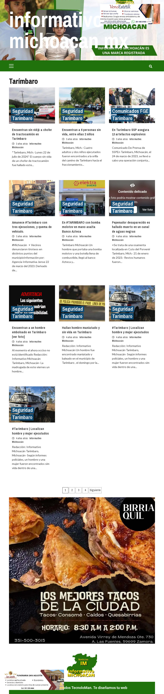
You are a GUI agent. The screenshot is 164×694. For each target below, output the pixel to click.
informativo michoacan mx (68, 30)
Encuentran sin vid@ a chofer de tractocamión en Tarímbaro (32, 134)
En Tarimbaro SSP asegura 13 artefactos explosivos (130, 132)
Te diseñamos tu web (110, 688)
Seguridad (22, 111)
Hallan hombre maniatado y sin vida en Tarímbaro (81, 329)
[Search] (150, 66)
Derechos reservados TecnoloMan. (65, 688)
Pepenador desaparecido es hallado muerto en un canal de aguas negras (131, 227)
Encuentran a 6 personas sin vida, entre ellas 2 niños (81, 132)
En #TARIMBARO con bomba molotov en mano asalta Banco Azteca (81, 227)
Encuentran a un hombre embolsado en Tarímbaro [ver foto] (29, 332)
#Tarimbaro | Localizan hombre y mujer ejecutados (130, 329)
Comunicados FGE (130, 111)
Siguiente (95, 490)
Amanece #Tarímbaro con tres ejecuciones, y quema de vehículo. (32, 227)
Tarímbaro (22, 118)
